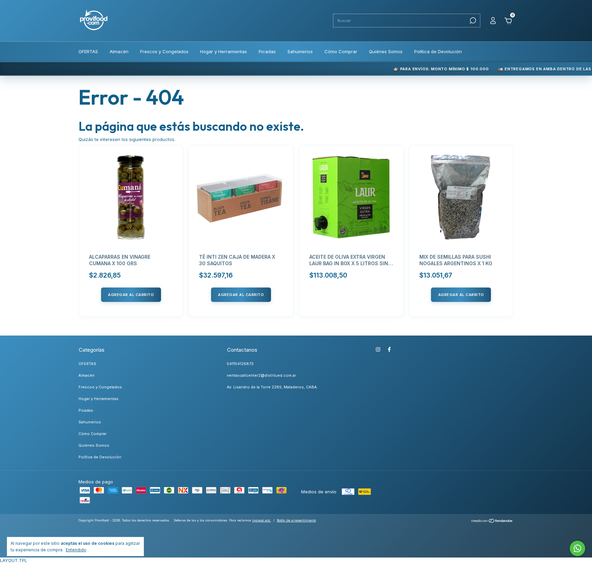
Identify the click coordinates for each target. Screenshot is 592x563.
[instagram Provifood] (378, 349)
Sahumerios (300, 51)
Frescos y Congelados (164, 51)
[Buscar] (472, 20)
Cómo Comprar (340, 51)
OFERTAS (88, 51)
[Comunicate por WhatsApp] (577, 548)
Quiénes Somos (386, 51)
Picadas (267, 51)
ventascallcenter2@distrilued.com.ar (261, 375)
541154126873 (240, 363)
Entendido (76, 549)
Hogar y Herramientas (223, 51)
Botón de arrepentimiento (296, 520)
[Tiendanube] (492, 521)
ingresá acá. (261, 520)
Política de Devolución (438, 51)
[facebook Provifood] (389, 349)
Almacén (119, 51)
